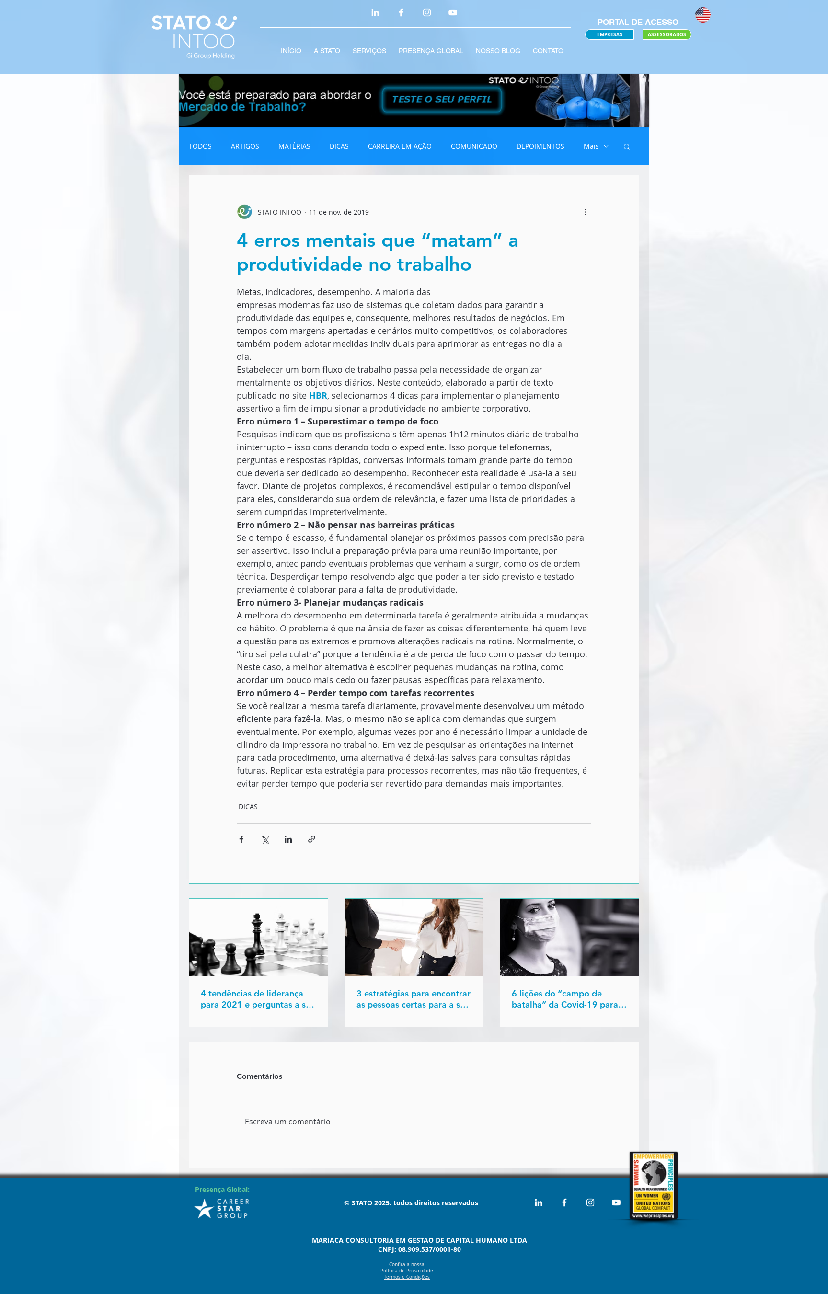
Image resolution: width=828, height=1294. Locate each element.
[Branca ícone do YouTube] (453, 12)
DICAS (339, 145)
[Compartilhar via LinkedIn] (288, 839)
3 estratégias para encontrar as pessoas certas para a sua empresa (413, 999)
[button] (627, 146)
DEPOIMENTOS (540, 145)
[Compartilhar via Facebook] (241, 839)
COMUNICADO (474, 145)
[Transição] (414, 100)
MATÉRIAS (294, 145)
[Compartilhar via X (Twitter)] (264, 839)
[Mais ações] (585, 212)
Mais (591, 145)
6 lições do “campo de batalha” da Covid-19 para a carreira (568, 999)
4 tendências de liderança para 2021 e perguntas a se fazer (255, 999)
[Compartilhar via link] (311, 839)
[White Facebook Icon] (401, 12)
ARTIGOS (245, 145)
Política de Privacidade (406, 1271)
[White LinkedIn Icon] (375, 12)
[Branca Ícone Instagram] (427, 12)
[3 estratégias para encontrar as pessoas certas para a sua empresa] (414, 937)
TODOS (200, 145)
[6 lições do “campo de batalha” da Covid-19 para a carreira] (569, 937)
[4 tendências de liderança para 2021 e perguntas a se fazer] (258, 937)
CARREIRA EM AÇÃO (400, 145)
